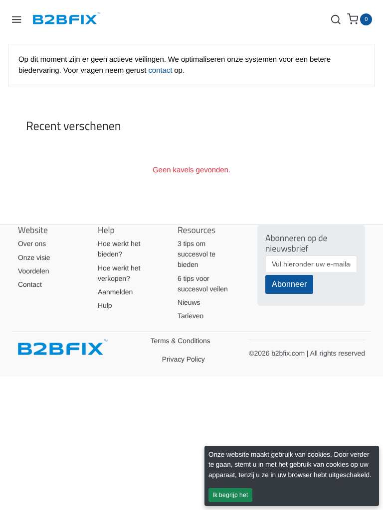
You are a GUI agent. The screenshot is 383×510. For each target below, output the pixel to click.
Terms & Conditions (180, 341)
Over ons (32, 244)
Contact (30, 284)
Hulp (105, 305)
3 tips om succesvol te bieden (196, 254)
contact (161, 70)
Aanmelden (115, 292)
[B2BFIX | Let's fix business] (70, 19)
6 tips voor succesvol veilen (203, 283)
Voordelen (33, 271)
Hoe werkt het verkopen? (119, 273)
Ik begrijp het (230, 495)
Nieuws (189, 302)
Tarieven (190, 316)
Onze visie (34, 257)
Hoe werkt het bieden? (119, 249)
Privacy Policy (183, 359)
